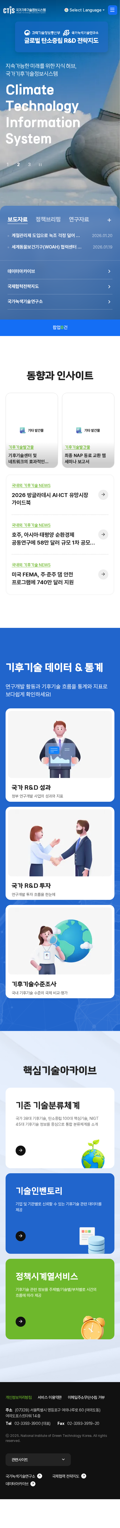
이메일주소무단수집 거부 (86, 1397)
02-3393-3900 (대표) (33, 1423)
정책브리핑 (48, 219)
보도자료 (18, 219)
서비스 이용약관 (50, 1397)
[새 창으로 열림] (61, 36)
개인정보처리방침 (19, 1397)
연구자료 (79, 219)
